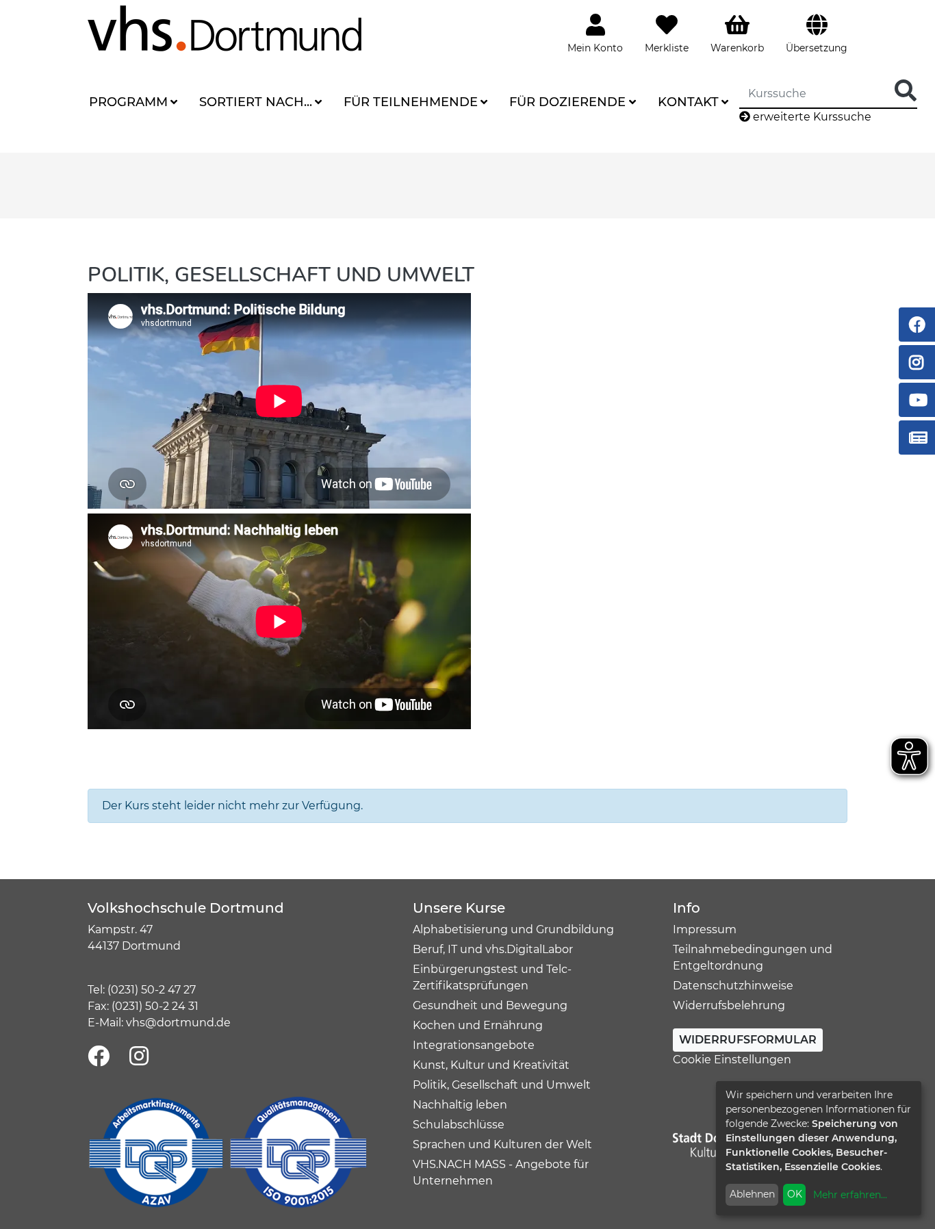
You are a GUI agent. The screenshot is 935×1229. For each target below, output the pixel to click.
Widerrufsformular (748, 1039)
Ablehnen (752, 1194)
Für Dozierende (567, 102)
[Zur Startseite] (224, 27)
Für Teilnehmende (411, 102)
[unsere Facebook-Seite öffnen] (99, 1057)
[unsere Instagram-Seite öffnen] (139, 1057)
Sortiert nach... (255, 102)
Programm (128, 102)
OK (794, 1194)
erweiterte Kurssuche (810, 116)
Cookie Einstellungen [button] (732, 1059)
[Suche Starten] (905, 91)
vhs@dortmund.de (178, 1022)
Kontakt (688, 102)
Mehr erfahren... (850, 1195)
